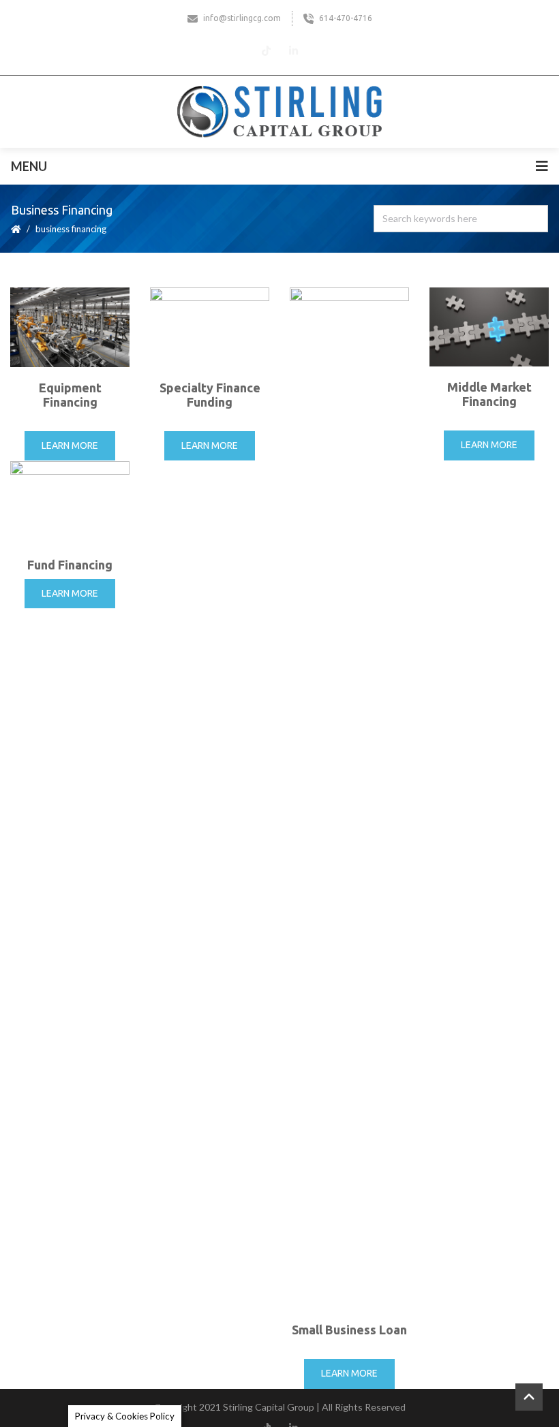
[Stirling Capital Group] (279, 112)
